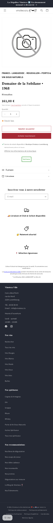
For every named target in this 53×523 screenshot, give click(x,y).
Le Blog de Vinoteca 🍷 (14, 485)
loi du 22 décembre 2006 (12, 272)
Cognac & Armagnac (13, 397)
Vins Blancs (9, 358)
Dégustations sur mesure (15, 479)
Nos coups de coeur (13, 457)
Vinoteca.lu (16, 507)
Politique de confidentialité (38, 510)
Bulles (7, 381)
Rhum (7, 413)
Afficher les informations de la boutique (20, 151)
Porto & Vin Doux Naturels (15, 425)
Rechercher (9, 342)
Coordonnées (45, 514)
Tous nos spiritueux (12, 436)
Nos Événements (11, 490)
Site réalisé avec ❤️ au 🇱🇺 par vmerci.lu (33, 507)
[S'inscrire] (45, 197)
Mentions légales (27, 518)
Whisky (7, 419)
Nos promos (10, 474)
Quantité (5, 109)
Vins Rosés (9, 364)
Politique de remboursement (17, 510)
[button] (5, 10)
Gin (6, 402)
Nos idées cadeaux (12, 462)
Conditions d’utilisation (14, 514)
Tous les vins (10, 347)
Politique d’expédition (31, 514)
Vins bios (8, 375)
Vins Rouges (10, 353)
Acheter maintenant (26, 136)
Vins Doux (9, 370)
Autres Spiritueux (12, 430)
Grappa (8, 408)
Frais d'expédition (16, 105)
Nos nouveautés (11, 468)
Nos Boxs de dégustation (15, 451)
